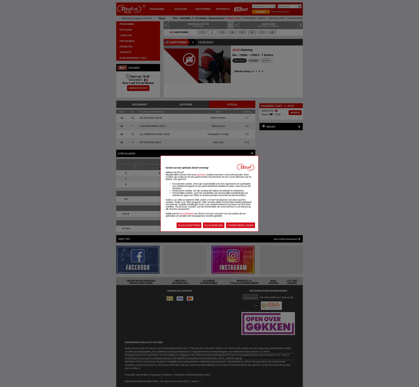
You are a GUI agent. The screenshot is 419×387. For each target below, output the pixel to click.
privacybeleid (186, 213)
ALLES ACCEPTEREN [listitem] (189, 225)
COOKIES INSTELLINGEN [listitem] (240, 225)
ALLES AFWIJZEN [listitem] (214, 225)
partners (201, 174)
